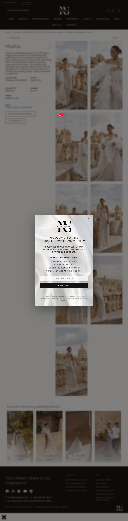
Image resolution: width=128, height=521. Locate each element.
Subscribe (64, 285)
